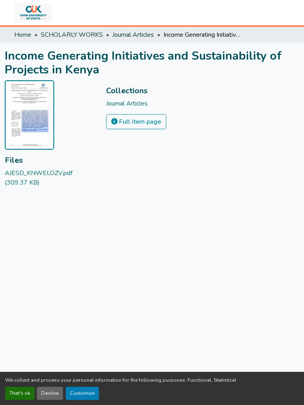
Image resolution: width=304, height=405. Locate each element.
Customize (82, 393)
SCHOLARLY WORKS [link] (72, 34)
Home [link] (22, 34)
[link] (51, 177)
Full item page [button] (139, 121)
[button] (33, 12)
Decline (50, 393)
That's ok (20, 393)
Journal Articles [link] (133, 34)
